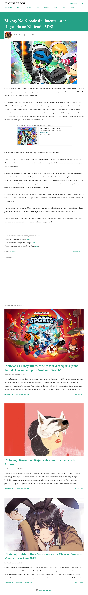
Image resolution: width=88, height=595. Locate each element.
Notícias (13, 252)
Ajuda (63, 7)
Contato (46, 7)
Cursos (37, 7)
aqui (39, 235)
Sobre (55, 7)
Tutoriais (19, 7)
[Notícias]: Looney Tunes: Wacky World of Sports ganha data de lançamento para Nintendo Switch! (41, 367)
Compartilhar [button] (76, 252)
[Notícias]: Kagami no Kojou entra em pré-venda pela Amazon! (39, 462)
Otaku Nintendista (15, 3)
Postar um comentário (24, 394)
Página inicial (8, 7)
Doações (72, 7)
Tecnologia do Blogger (45, 590)
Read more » (79, 394)
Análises (28, 7)
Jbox (11, 229)
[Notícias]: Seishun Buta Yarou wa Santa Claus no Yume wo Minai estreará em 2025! (43, 556)
